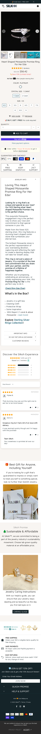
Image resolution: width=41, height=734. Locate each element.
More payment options (20, 143)
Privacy (28, 702)
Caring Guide (20, 612)
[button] (17, 68)
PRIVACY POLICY (15, 730)
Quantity (5, 124)
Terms (23, 702)
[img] (8, 392)
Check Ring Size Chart (15, 288)
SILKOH (11, 6)
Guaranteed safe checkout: (13, 156)
